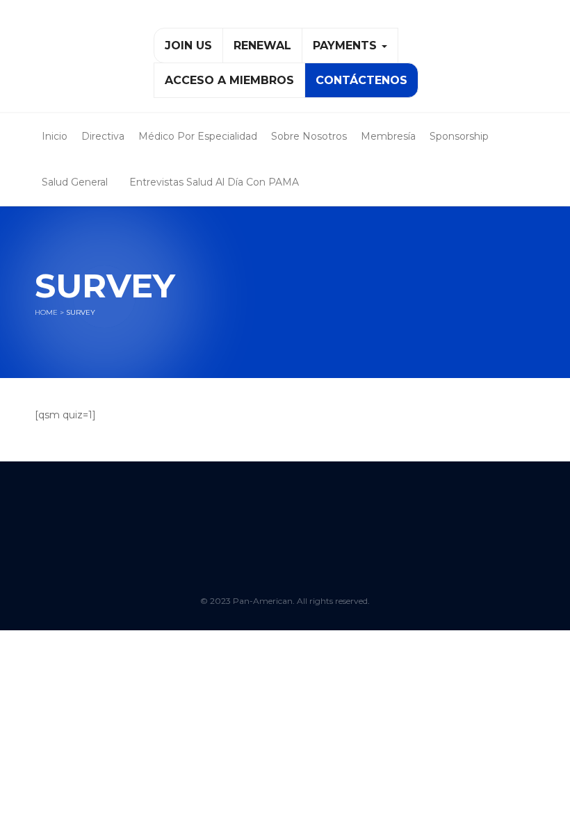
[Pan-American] (84, 62)
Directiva (102, 136)
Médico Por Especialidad (197, 136)
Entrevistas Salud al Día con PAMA (214, 182)
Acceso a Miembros (229, 80)
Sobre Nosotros (309, 136)
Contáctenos (361, 80)
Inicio (54, 136)
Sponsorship (459, 136)
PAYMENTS (346, 45)
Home (46, 312)
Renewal (262, 45)
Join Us (188, 45)
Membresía (388, 136)
